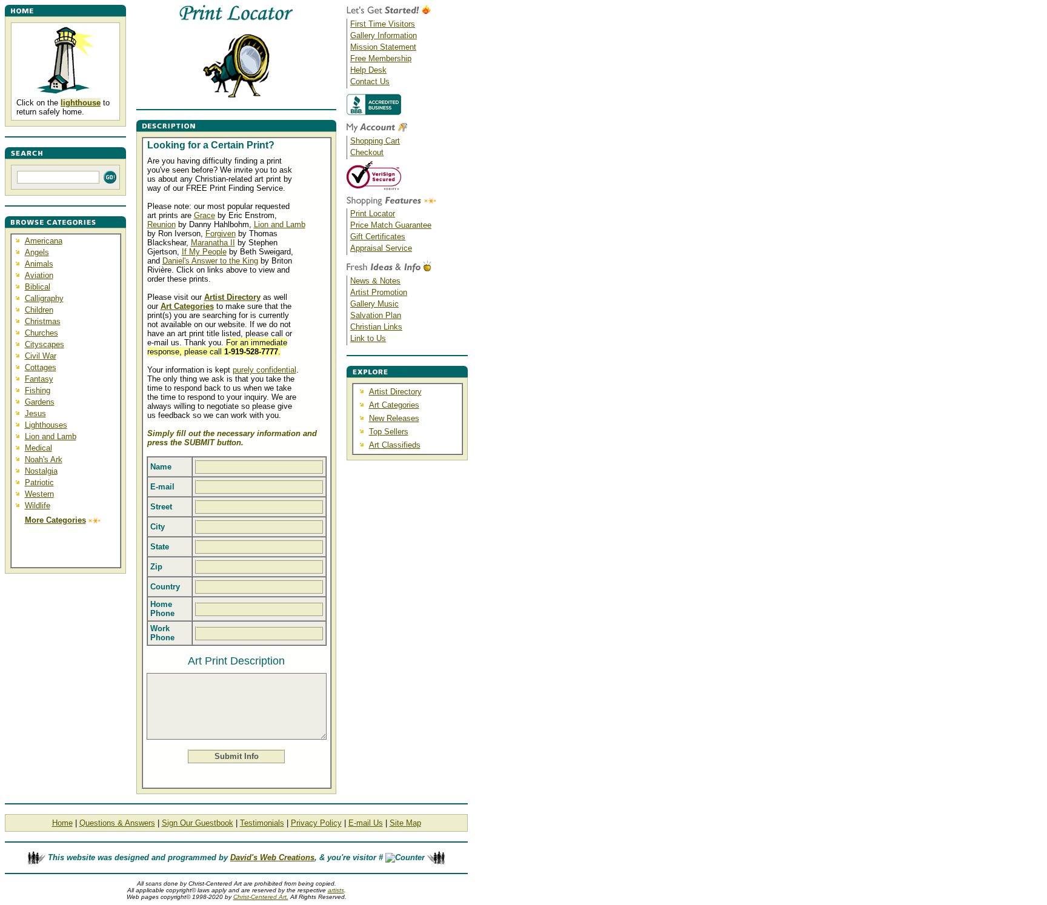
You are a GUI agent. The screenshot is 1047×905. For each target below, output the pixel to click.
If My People (204, 251)
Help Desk (368, 70)
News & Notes (375, 280)
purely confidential (264, 369)
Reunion (161, 224)
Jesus (35, 413)
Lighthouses (46, 424)
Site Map (405, 822)
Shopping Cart (375, 140)
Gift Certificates (377, 236)
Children (39, 309)
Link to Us (368, 338)
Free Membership (380, 58)
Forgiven (220, 233)
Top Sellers (388, 431)
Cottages (40, 367)
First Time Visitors (382, 23)
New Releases (394, 418)
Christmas (43, 321)
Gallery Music (374, 303)
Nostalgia (41, 471)
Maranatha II (213, 242)
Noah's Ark (43, 459)
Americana (43, 240)
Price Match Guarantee (390, 225)
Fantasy (39, 378)
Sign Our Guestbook (197, 822)
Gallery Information (383, 35)
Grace (204, 215)
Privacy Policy (316, 822)
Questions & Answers (117, 822)
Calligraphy (44, 298)
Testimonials (262, 822)
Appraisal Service (381, 248)
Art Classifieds (394, 444)
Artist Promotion (378, 292)
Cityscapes (44, 344)
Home (62, 822)
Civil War (40, 355)
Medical (38, 447)
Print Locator (372, 213)
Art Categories (394, 404)
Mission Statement (383, 46)
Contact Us (370, 81)
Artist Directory (395, 391)
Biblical (37, 286)
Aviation (39, 275)
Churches (41, 332)
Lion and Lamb (50, 436)
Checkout (367, 152)
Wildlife (37, 505)
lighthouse (81, 102)
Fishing (37, 390)
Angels (37, 252)
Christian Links (376, 326)
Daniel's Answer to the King (210, 260)
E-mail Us (365, 822)
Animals (39, 263)
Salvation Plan (375, 315)
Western (39, 494)
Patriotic (39, 482)
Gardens (40, 401)
